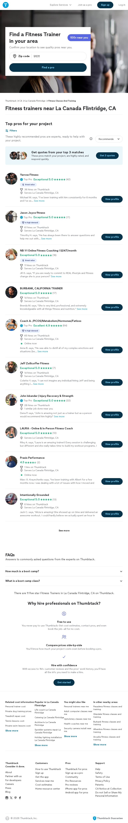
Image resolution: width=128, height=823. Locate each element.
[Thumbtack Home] (5, 5)
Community (71, 777)
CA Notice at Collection (108, 788)
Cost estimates (43, 784)
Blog (7, 791)
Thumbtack (10, 101)
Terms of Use (102, 777)
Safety (98, 773)
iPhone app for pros (76, 788)
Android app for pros (76, 792)
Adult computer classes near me (78, 712)
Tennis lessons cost (14, 721)
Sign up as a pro (74, 773)
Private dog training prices (18, 711)
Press (8, 788)
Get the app (42, 777)
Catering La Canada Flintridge (49, 717)
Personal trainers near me (76, 706)
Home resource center (47, 788)
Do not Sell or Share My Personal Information (108, 794)
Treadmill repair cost (15, 716)
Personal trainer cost (15, 706)
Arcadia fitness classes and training (106, 738)
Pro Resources (73, 781)
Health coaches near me (76, 724)
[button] (26, 179)
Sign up (39, 773)
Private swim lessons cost (18, 726)
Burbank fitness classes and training (106, 723)
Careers (9, 784)
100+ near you (79, 37)
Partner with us (13, 776)
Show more (11, 730)
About (8, 772)
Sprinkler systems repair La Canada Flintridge (48, 731)
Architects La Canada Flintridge (45, 723)
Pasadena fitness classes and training (107, 708)
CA (20, 101)
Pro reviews (71, 784)
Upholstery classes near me (77, 719)
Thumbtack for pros (76, 769)
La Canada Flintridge (35, 101)
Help (97, 769)
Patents (99, 784)
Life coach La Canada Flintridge (45, 711)
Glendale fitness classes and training (107, 715)
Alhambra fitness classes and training (107, 730)
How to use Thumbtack (48, 769)
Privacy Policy (102, 781)
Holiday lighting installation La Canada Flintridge (48, 738)
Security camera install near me (77, 729)
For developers (13, 780)
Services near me (44, 781)
